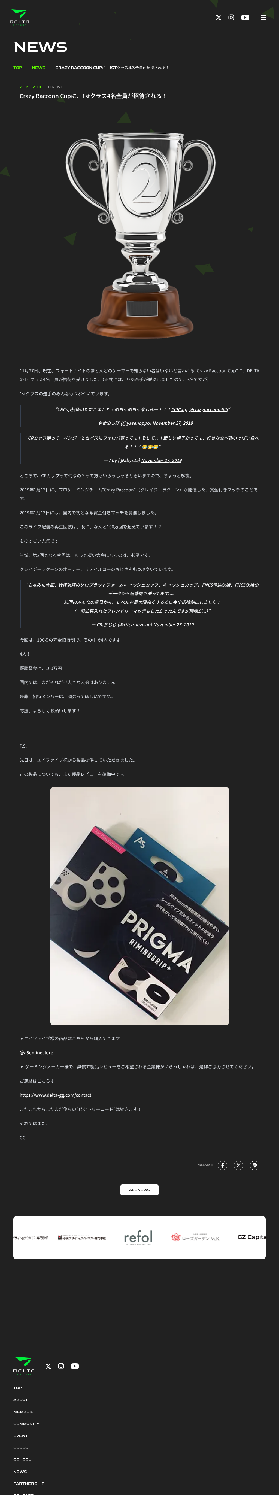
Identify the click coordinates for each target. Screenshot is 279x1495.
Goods (20, 1447)
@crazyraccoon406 (208, 409)
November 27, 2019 (172, 423)
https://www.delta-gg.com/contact (55, 1095)
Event (20, 1435)
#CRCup (179, 409)
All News (139, 1190)
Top (17, 67)
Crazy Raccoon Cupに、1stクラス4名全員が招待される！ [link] (112, 67)
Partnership (28, 1483)
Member (23, 1411)
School (22, 1459)
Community (26, 1423)
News (39, 67)
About (20, 1399)
